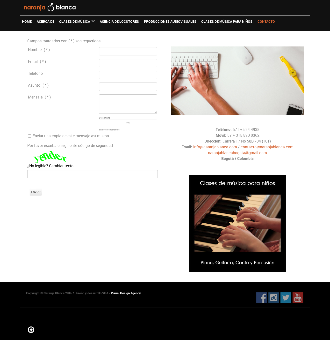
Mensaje (35, 97)
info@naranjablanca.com (215, 147)
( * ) (47, 49)
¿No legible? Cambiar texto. (50, 165)
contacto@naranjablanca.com (267, 147)
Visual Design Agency (126, 293)
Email (33, 61)
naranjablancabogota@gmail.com (237, 152)
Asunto (34, 85)
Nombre (35, 49)
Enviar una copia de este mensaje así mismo (71, 135)
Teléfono (35, 73)
